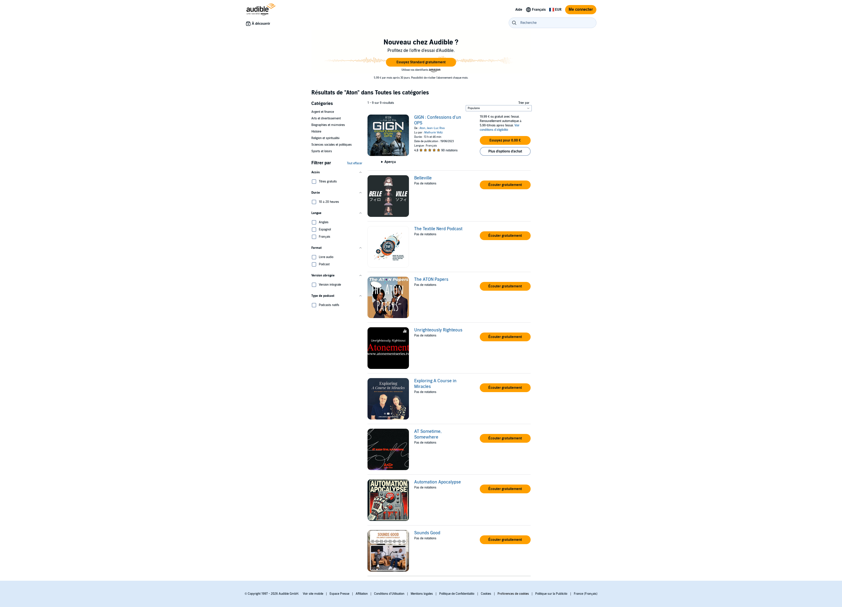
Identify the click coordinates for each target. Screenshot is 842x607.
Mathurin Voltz (433, 132)
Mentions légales (422, 594)
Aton (422, 128)
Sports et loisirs (321, 151)
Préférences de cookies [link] (513, 594)
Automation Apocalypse (437, 482)
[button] (421, 62)
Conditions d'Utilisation (389, 594)
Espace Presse (339, 594)
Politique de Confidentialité (457, 594)
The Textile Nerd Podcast (438, 229)
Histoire (316, 131)
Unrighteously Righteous (438, 330)
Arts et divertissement (326, 118)
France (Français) (586, 594)
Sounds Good (427, 533)
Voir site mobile (313, 594)
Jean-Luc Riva (436, 128)
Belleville (423, 178)
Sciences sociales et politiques (331, 145)
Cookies (486, 594)
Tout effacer (354, 163)
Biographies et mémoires (328, 125)
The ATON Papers (431, 279)
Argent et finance (322, 112)
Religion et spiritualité (325, 138)
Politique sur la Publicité (551, 594)
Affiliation (362, 594)
